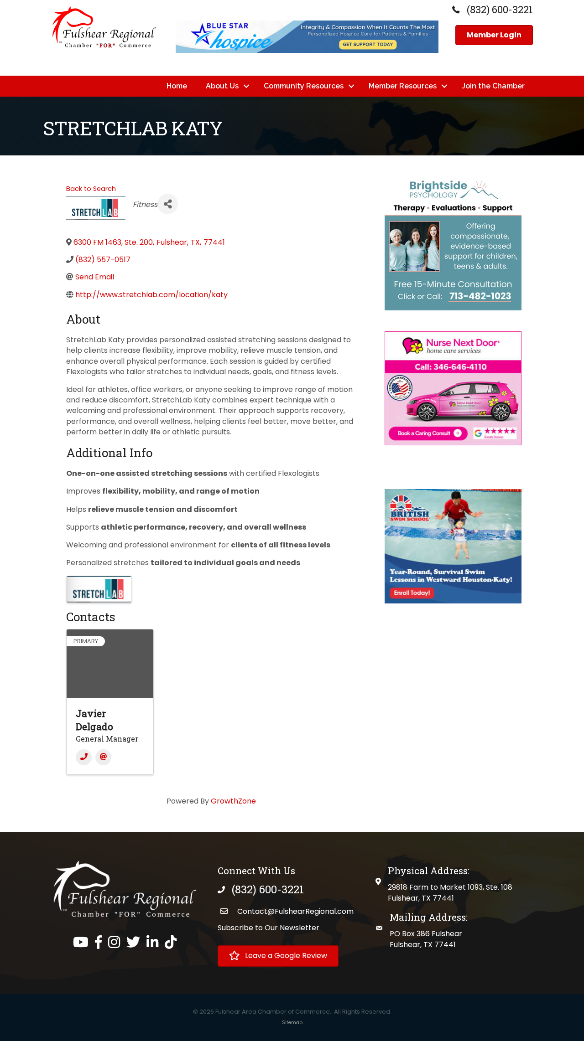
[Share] (167, 204)
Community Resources (304, 86)
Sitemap (292, 1022)
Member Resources (403, 86)
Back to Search (91, 188)
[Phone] (84, 757)
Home (177, 86)
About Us (222, 86)
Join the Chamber (493, 86)
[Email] (103, 757)
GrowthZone (233, 801)
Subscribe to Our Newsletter (268, 927)
